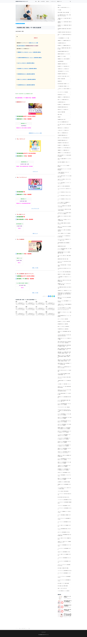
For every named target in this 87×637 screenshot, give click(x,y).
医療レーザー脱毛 (35, 267)
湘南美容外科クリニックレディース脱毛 (35, 133)
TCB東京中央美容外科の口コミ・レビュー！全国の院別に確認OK (30, 57)
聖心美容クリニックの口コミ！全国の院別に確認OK (27, 68)
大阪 (26, 301)
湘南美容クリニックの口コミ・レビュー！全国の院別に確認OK (29, 52)
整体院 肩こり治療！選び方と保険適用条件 (67, 610)
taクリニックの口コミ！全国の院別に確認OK (26, 63)
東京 (16, 301)
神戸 (16, 312)
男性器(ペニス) (59, 1)
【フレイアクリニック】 (35, 208)
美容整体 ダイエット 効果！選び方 (67, 597)
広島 (16, 306)
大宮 (36, 306)
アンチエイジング (53, 1)
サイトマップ (43, 632)
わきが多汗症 (43, 1)
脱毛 (36, 1)
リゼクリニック (35, 171)
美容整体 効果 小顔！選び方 (69, 598)
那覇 (46, 312)
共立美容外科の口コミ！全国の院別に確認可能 (26, 84)
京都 (26, 312)
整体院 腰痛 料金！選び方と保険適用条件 (67, 606)
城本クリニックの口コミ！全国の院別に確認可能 (27, 79)
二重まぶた (47, 1)
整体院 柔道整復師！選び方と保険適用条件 (69, 611)
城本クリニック (35, 233)
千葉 (46, 306)
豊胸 (38, 1)
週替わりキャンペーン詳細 (33, 42)
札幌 (36, 301)
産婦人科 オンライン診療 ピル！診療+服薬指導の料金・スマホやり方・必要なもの (67, 615)
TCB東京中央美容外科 (21, 45)
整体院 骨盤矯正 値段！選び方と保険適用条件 (67, 601)
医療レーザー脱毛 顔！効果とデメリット (20, 23)
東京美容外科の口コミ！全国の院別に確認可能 (26, 74)
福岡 (26, 306)
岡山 (36, 312)
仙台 (46, 301)
